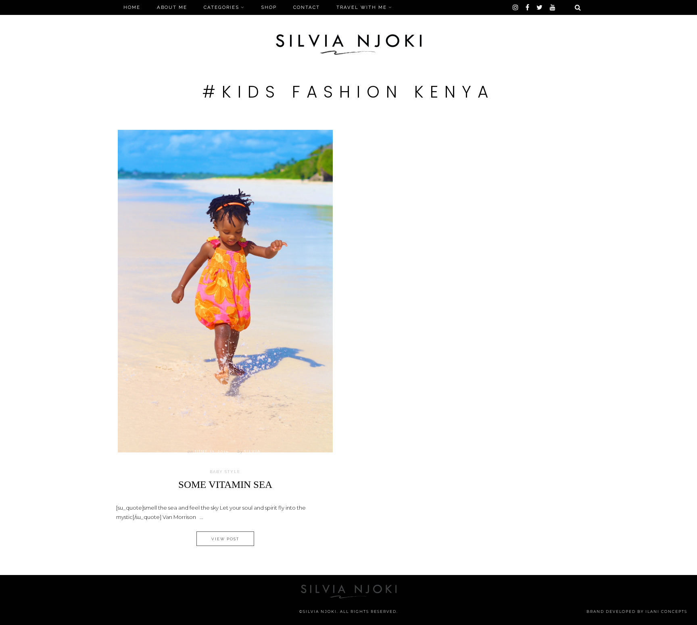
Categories (221, 7)
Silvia (252, 451)
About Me (172, 7)
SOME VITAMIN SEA (225, 484)
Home (131, 7)
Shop (269, 7)
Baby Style (225, 472)
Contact (306, 7)
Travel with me (361, 7)
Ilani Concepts (666, 611)
